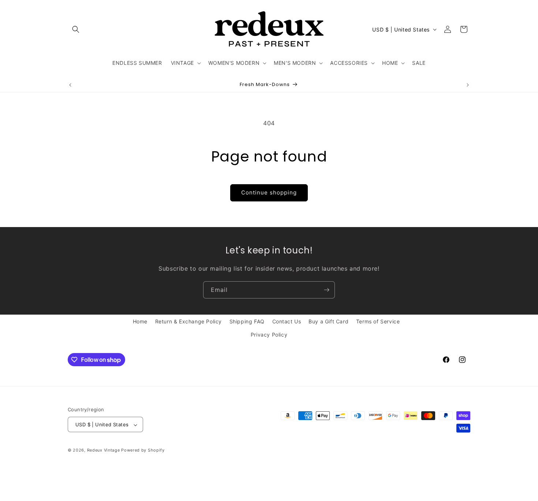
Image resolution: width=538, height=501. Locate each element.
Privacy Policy (269, 334)
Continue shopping (269, 192)
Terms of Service (378, 321)
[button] (76, 29)
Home (140, 321)
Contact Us (286, 321)
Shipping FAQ (247, 321)
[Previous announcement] (70, 85)
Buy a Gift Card (328, 321)
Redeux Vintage (103, 450)
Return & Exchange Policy (188, 321)
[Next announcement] (468, 85)
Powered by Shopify (143, 450)
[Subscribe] (326, 289)
